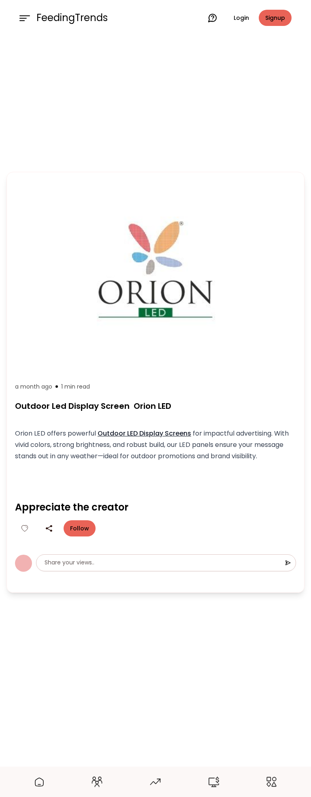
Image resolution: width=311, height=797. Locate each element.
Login (241, 18)
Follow (79, 528)
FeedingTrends (72, 17)
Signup (275, 18)
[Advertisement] (155, 102)
